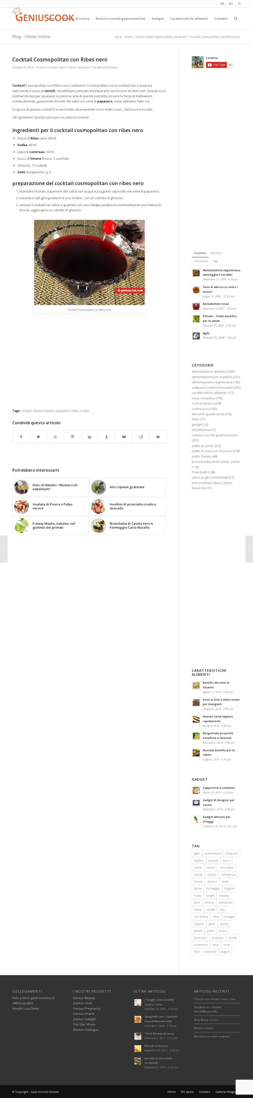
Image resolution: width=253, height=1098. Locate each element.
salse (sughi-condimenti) (210, 477)
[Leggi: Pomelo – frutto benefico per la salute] (196, 318)
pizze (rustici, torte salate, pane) (215, 461)
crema (198, 881)
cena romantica (203, 398)
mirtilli (210, 909)
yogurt (225, 951)
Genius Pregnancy (87, 1008)
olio (222, 909)
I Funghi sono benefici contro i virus (214, 999)
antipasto (232, 853)
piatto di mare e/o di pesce (212, 451)
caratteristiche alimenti (209, 392)
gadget (197, 424)
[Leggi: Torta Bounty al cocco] (137, 1036)
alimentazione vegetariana (212, 382)
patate (198, 930)
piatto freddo (201, 456)
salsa (215, 944)
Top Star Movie (84, 1024)
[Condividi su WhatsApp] (55, 436)
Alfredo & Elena (107, 67)
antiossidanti (213, 853)
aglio (197, 853)
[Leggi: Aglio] (196, 335)
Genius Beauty (84, 998)
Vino (197, 951)
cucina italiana (202, 403)
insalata (224, 895)
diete (195, 419)
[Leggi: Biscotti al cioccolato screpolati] (137, 1061)
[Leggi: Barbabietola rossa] (196, 306)
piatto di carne (202, 445)
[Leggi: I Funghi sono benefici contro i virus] (137, 1002)
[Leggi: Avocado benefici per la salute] (196, 753)
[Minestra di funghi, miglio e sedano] (249, 549)
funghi (210, 895)
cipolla (198, 874)
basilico (199, 860)
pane (212, 923)
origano (199, 923)
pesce (223, 930)
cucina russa (201, 408)
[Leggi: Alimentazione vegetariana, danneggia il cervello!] (196, 273)
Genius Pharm (83, 1013)
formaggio (213, 888)
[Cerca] (236, 18)
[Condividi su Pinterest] (72, 436)
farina (198, 888)
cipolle (211, 874)
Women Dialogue (86, 1029)
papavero (63, 411)
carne (198, 867)
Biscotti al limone (156, 1046)
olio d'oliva (201, 916)
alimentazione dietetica (209, 371)
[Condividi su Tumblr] (106, 436)
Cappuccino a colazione (219, 788)
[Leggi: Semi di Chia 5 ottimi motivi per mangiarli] (196, 702)
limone (38, 411)
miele (198, 909)
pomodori (200, 938)
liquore (49, 411)
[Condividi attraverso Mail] (157, 436)
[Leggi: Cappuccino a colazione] (196, 790)
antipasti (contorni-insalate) (212, 387)
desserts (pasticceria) (208, 414)
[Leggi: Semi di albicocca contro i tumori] (196, 289)
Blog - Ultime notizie (31, 36)
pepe (210, 930)
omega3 (229, 916)
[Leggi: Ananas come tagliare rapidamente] (196, 719)
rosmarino (201, 944)
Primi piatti (199, 472)
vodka (84, 411)
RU (231, 3)
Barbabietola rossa (216, 304)
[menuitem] (222, 3)
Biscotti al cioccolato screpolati (212, 1036)
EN (222, 3)
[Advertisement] (89, 77)
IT (239, 3)
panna (224, 923)
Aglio (206, 333)
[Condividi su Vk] (123, 436)
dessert (212, 881)
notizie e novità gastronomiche (215, 435)
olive (216, 916)
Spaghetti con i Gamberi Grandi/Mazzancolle (208, 1009)
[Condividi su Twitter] (38, 436)
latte (197, 902)
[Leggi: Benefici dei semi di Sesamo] (196, 685)
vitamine (210, 951)
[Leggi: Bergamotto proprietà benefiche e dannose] (196, 736)
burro (227, 860)
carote (210, 867)
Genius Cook (82, 1003)
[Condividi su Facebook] (21, 436)
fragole (229, 888)
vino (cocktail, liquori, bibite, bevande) (65, 67)
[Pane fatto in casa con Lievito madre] (4, 549)
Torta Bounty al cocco (159, 1033)
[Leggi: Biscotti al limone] (137, 1048)
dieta (225, 881)
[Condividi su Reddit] (140, 436)
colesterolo (228, 874)
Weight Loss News (26, 1008)
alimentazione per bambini (212, 377)
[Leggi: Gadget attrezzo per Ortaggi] (196, 819)
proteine (218, 938)
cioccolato (226, 867)
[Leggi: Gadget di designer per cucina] (196, 802)
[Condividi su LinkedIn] (89, 436)
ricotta (232, 938)
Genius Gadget (84, 1019)
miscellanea (201, 429)
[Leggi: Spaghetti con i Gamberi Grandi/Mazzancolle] (137, 1019)
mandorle (225, 902)
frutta (197, 895)
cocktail (26, 411)
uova (226, 944)
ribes (75, 411)
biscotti (213, 860)
